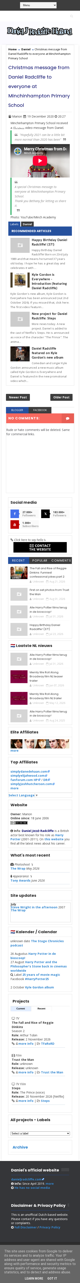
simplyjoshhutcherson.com (31, 784)
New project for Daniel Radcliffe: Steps (49, 316)
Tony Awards (20, 880)
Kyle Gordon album (39, 987)
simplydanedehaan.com (28, 771)
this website (54, 839)
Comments (61, 560)
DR (45, 780)
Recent (18, 560)
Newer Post (18, 397)
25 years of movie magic (41, 975)
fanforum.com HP (24, 780)
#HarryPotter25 (37, 979)
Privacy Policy (49, 1227)
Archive (20, 1147)
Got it (52, 1278)
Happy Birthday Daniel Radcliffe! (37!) (49, 242)
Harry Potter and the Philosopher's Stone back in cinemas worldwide (38, 966)
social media (32, 1188)
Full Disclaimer (26, 1227)
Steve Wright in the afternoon (34, 907)
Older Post (61, 397)
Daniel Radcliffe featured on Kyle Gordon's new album (48, 353)
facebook (40, 410)
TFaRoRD (47, 1044)
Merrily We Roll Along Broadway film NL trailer (46, 696)
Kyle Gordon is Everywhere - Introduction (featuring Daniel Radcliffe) (49, 281)
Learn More (34, 1278)
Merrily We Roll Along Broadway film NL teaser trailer (46, 676)
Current (20, 1008)
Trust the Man (52, 1072)
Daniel (27, 224)
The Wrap (17, 868)
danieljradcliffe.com (26, 1179)
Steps (45, 1101)
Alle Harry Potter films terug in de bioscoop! (48, 609)
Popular (40, 560)
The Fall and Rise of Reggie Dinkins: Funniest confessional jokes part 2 (48, 572)
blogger (17, 410)
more (14, 750)
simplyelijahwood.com (27, 775)
